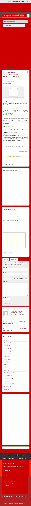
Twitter (28, 1)
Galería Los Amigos (9, 483)
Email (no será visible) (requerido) (10, 220)
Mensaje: (5, 281)
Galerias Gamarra (8, 503)
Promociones (7, 378)
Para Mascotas (8, 375)
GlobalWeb (22, 503)
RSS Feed (26, 1)
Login (22, 1)
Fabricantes (7, 351)
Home (3, 67)
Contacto (23, 458)
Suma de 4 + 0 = (6, 297)
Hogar (5, 356)
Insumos (6, 362)
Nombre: (5, 267)
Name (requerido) (7, 214)
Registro (18, 1)
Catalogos (6, 342)
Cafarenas (12, 67)
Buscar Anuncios (6, 30)
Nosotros (6, 485)
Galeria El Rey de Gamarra (11, 479)
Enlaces (18, 458)
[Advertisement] (15, 49)
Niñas (7, 67)
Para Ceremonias (8, 372)
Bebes (5, 340)
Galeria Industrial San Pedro (11, 481)
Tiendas (15, 455)
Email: (4, 272)
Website (4, 227)
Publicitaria (7, 381)
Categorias (8, 455)
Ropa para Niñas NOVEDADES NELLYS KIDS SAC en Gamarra (11, 74)
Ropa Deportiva (8, 383)
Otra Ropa (6, 370)
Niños (5, 367)
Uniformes (6, 389)
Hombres (6, 359)
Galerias (6, 353)
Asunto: (5, 277)
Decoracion (7, 348)
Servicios (6, 386)
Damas (6, 345)
